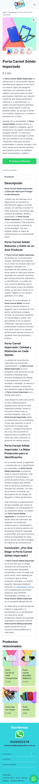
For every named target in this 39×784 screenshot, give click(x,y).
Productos (7, 754)
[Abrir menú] (34, 4)
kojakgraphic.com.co (25, 587)
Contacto (7, 759)
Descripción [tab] (9, 177)
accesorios (13, 170)
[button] (34, 20)
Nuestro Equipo (9, 764)
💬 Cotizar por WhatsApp (19, 161)
